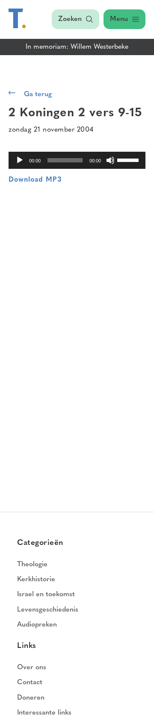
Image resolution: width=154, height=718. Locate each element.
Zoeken (70, 19)
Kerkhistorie (36, 579)
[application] (77, 160)
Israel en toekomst (46, 594)
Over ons (31, 667)
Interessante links (44, 712)
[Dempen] (110, 160)
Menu (119, 19)
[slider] (129, 159)
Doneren (30, 697)
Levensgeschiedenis (47, 609)
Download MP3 (35, 180)
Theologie (32, 564)
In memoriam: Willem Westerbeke (77, 47)
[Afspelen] (19, 160)
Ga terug (38, 94)
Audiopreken (37, 624)
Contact (29, 682)
